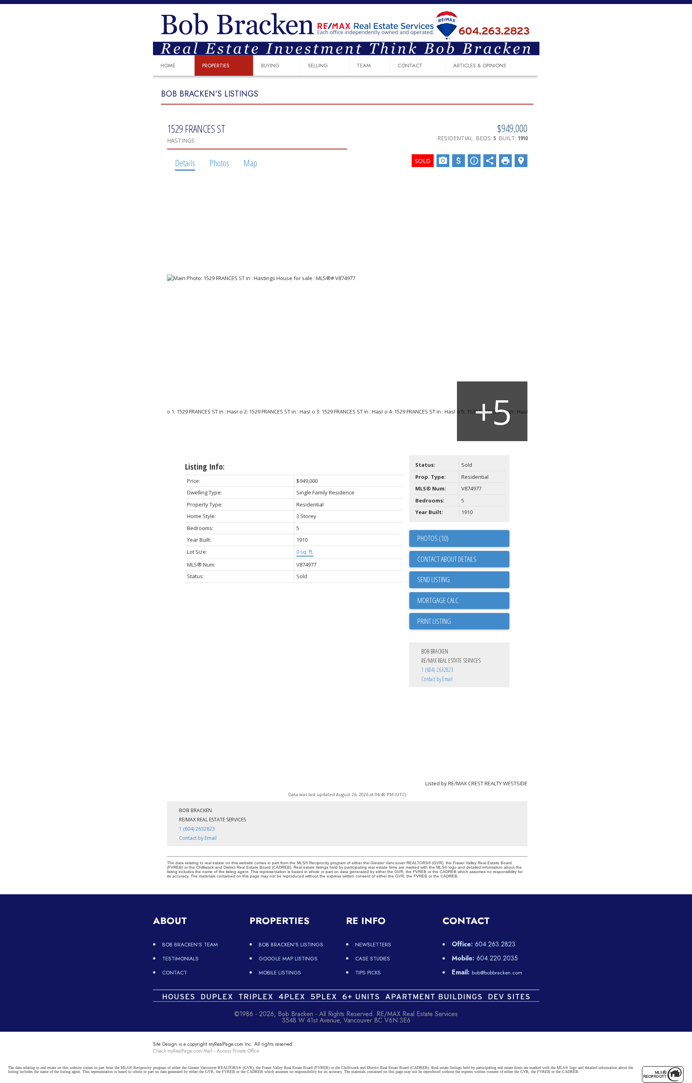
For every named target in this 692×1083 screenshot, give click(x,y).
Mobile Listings (280, 972)
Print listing (434, 621)
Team (364, 65)
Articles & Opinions (479, 65)
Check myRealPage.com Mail (182, 1051)
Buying (270, 65)
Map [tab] (250, 163)
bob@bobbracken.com (497, 972)
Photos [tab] (219, 163)
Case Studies (372, 958)
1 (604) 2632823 (437, 670)
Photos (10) (433, 538)
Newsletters (373, 944)
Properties (215, 65)
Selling (318, 65)
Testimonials (180, 958)
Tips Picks (368, 972)
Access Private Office (238, 1051)
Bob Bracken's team (190, 944)
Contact (410, 65)
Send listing (433, 579)
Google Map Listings (288, 958)
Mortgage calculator (463, 600)
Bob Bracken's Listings (291, 944)
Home (168, 65)
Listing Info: (205, 466)
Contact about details (447, 559)
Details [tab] (185, 163)
